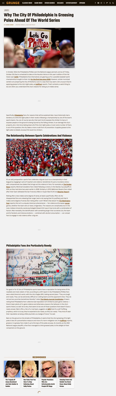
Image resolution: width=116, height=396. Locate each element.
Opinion (82, 2)
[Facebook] (95, 3)
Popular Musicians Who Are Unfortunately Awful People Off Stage (48, 383)
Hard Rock (38, 2)
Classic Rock (27, 2)
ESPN (16, 77)
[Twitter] (104, 3)
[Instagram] (101, 3)
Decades (60, 2)
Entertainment (71, 2)
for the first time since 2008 (40, 79)
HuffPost (39, 84)
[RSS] (113, 3)
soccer (67, 203)
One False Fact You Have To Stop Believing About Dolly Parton (30, 383)
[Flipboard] (107, 3)
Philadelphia (18, 115)
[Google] (110, 3)
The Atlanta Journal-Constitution (51, 299)
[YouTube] (98, 3)
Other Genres (50, 2)
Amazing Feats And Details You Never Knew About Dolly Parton (66, 383)
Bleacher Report (63, 192)
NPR (49, 309)
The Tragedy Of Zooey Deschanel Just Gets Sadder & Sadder (12, 383)
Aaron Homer (9, 24)
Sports (6, 10)
